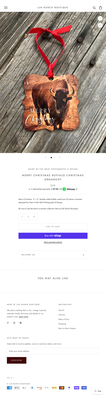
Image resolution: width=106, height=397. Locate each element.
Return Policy (64, 319)
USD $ (9, 378)
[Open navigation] (5, 7)
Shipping (62, 323)
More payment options (53, 242)
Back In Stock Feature (67, 328)
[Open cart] (100, 7)
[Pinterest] (21, 322)
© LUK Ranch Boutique (18, 384)
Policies (62, 314)
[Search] (94, 7)
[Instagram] (14, 322)
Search (61, 310)
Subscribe (16, 360)
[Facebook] (8, 322)
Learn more (23, 316)
